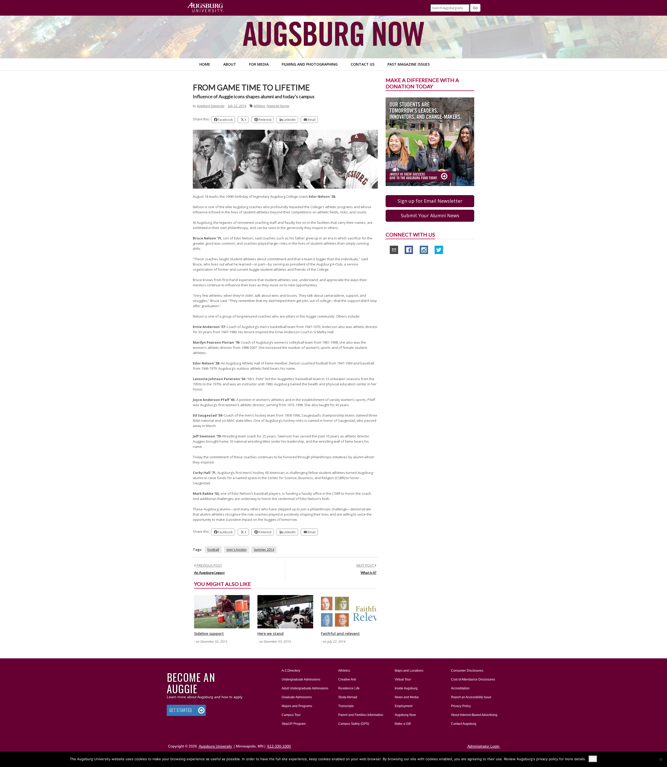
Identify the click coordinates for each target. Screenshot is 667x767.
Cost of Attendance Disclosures (473, 679)
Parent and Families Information (360, 715)
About (229, 64)
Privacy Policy (461, 706)
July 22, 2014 (237, 106)
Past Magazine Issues (408, 64)
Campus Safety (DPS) (353, 724)
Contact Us (362, 64)
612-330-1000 (279, 746)
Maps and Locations (409, 670)
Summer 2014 (264, 549)
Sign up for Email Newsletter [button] (430, 201)
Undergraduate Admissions (301, 679)
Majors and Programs (296, 706)
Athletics (259, 106)
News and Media (407, 697)
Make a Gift (403, 724)
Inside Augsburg (406, 688)
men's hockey (236, 549)
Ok (593, 759)
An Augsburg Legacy (209, 573)
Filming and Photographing (310, 64)
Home (204, 64)
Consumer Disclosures (467, 670)
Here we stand (270, 633)
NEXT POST (365, 565)
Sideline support (209, 633)
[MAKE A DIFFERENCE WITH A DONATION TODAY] (430, 141)
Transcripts (346, 706)
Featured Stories (278, 106)
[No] (660, 759)
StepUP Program (294, 724)
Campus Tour (291, 715)
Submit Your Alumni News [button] (430, 215)
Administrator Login (483, 746)
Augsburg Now (405, 715)
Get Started (180, 710)
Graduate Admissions (297, 697)
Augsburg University (211, 106)
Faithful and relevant (340, 633)
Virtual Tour (403, 679)
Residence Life (349, 688)
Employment (403, 706)
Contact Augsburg (463, 724)
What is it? (368, 573)
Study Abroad (347, 697)
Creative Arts (347, 679)
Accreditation (460, 688)
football (213, 549)
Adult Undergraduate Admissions (305, 688)
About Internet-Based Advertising (474, 715)
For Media (259, 64)
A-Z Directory (291, 670)
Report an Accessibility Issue (471, 697)
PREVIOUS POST (209, 565)
